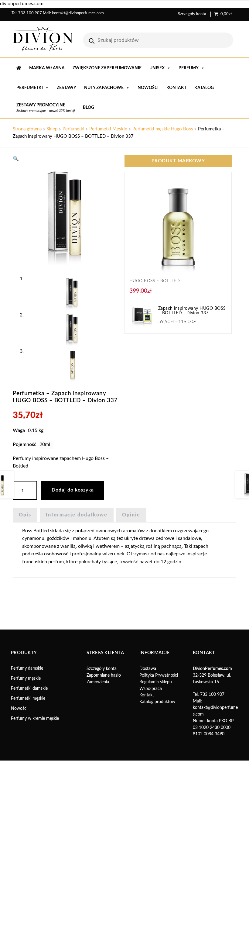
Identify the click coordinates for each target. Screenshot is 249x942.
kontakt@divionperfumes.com (78, 13)
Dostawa (147, 669)
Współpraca (150, 689)
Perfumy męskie (26, 678)
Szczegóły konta (192, 14)
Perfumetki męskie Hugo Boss (162, 129)
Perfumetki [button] (29, 88)
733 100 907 (30, 13)
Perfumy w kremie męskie (35, 718)
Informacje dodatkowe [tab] (76, 514)
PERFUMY (189, 68)
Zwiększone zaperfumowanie (107, 68)
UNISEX (157, 68)
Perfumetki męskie (28, 698)
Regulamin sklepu (155, 682)
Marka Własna (47, 68)
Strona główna (27, 129)
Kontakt (176, 88)
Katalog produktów (157, 702)
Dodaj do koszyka (73, 490)
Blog (88, 107)
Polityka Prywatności (158, 675)
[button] (16, 158)
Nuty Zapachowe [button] (104, 88)
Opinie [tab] (131, 514)
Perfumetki (73, 129)
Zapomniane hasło (104, 675)
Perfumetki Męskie (108, 129)
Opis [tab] (25, 514)
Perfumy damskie (27, 668)
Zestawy (66, 88)
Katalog (204, 88)
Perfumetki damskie (29, 688)
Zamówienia (98, 682)
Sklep (51, 129)
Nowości (148, 88)
